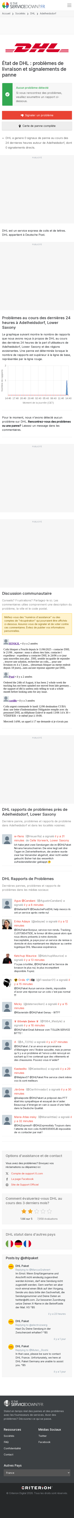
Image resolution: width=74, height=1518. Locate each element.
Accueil (6, 13)
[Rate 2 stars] (31, 1211)
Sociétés (20, 13)
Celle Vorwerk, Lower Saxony (49, 840)
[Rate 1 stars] (24, 1211)
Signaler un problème (39, 115)
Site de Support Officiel (25, 1184)
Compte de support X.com (27, 1173)
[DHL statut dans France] (27, 1244)
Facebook (44, 1442)
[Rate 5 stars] (50, 1211)
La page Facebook (22, 1179)
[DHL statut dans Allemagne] (18, 1244)
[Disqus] (37, 680)
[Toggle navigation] (69, 5)
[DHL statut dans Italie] (9, 1244)
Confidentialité (12, 1448)
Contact (8, 1454)
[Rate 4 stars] (43, 1211)
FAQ (6, 1442)
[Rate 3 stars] (37, 1211)
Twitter (42, 1435)
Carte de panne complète (39, 126)
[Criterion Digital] (37, 1487)
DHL (32, 13)
